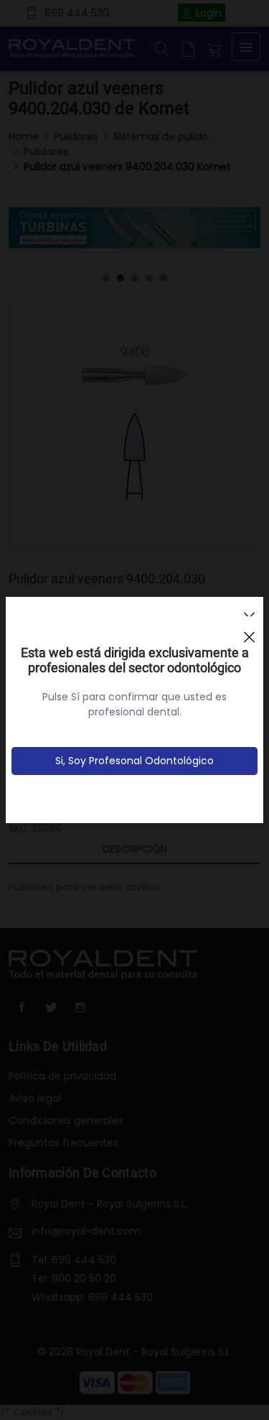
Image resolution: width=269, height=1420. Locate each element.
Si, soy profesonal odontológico (134, 760)
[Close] (249, 630)
